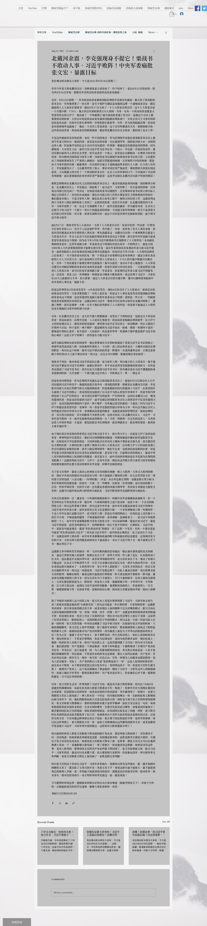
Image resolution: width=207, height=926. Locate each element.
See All (166, 822)
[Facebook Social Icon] (197, 8)
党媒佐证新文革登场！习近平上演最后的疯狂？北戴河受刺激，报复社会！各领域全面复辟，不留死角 (103, 833)
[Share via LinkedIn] (66, 803)
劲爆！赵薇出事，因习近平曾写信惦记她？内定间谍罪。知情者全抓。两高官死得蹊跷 (148, 833)
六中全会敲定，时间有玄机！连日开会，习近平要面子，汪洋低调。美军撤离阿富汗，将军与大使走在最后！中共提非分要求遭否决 (57, 833)
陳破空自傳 (74, 32)
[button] (166, 32)
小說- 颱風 (137, 32)
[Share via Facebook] (52, 803)
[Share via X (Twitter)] (59, 803)
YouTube (57, 32)
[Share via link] (73, 803)
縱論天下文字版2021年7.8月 (64, 793)
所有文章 (41, 32)
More (151, 32)
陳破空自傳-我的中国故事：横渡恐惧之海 (106, 32)
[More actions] (154, 51)
